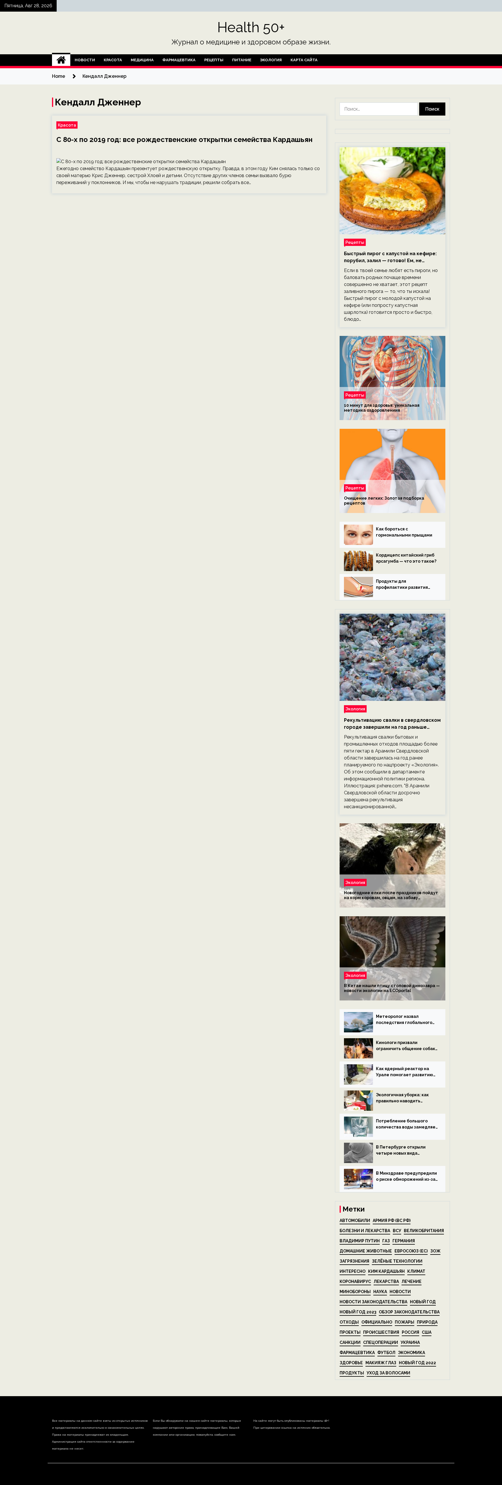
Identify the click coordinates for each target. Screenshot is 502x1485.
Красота (113, 60)
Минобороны (355, 1291)
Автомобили (355, 1220)
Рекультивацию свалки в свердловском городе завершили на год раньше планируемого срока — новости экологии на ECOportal (392, 724)
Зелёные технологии (397, 1261)
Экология (271, 60)
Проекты (350, 1332)
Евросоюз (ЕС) (411, 1251)
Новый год (423, 1301)
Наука (380, 1291)
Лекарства (386, 1281)
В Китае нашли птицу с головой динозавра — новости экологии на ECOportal (392, 988)
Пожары (404, 1322)
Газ (386, 1241)
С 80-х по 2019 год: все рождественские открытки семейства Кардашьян (184, 139)
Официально (376, 1322)
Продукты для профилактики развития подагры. (402, 585)
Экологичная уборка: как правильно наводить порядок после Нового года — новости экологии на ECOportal (405, 1098)
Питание (241, 60)
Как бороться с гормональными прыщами (404, 532)
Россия (410, 1332)
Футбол (386, 1352)
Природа (427, 1322)
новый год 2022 (417, 1362)
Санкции (350, 1342)
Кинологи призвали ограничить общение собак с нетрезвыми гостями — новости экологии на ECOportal (405, 1046)
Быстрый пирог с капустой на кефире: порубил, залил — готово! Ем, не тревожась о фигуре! (390, 257)
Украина (410, 1342)
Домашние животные (366, 1251)
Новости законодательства (373, 1301)
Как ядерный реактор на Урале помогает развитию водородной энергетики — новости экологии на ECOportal (405, 1072)
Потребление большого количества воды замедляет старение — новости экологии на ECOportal (407, 1124)
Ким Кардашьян (386, 1271)
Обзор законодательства (409, 1312)
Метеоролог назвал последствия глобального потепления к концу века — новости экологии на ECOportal (405, 1020)
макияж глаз (380, 1362)
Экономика (411, 1352)
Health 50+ (251, 27)
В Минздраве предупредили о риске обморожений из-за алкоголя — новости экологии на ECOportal (406, 1176)
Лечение (411, 1281)
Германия (403, 1241)
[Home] (61, 60)
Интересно (352, 1271)
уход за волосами (388, 1373)
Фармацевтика (179, 60)
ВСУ (397, 1230)
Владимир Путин (360, 1241)
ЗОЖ (435, 1251)
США (426, 1332)
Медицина (142, 60)
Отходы (349, 1322)
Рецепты (213, 60)
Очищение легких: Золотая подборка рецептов (384, 500)
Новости (85, 60)
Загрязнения (354, 1261)
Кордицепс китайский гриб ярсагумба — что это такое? (406, 558)
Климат (416, 1271)
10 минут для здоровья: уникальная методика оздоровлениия (381, 408)
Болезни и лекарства (365, 1230)
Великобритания (424, 1230)
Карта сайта (304, 60)
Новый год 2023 (358, 1312)
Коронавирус (355, 1281)
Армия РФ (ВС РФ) (391, 1220)
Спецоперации (380, 1342)
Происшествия (381, 1332)
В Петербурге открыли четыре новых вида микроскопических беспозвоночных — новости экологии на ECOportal (405, 1150)
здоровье (351, 1362)
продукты (352, 1373)
